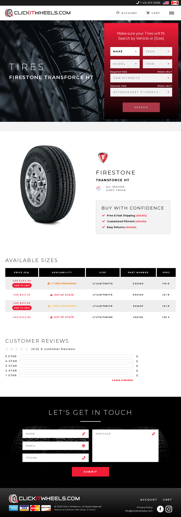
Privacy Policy (145, 507)
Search (141, 107)
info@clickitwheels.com (139, 510)
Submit (90, 471)
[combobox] (125, 51)
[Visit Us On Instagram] (168, 509)
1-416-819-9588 (150, 2)
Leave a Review (122, 380)
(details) (141, 215)
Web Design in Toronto (85, 510)
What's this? (164, 72)
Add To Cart (22, 285)
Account (128, 13)
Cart (155, 13)
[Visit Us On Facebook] (160, 509)
